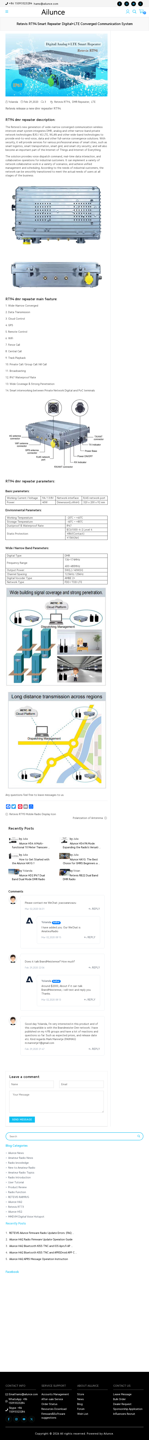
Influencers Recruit (124, 1413)
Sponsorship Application (127, 1409)
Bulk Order (119, 1399)
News (80, 1399)
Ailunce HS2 (15, 1211)
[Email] (25, 806)
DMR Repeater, (80, 101)
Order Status (49, 1404)
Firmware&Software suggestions (53, 1415)
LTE (93, 101)
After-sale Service (52, 1399)
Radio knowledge (18, 1162)
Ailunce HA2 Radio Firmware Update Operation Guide (41, 1239)
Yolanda (13, 101)
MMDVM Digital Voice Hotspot (26, 1216)
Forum (80, 1409)
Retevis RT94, (62, 101)
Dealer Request (122, 1404)
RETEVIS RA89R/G (18, 1197)
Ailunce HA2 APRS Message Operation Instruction (38, 1259)
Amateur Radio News (20, 1157)
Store (80, 1394)
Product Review (17, 1187)
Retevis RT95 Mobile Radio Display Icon (32, 814)
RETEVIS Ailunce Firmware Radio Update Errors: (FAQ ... (41, 1233)
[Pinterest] (20, 806)
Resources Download (54, 1409)
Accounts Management (55, 1394)
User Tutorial (16, 1182)
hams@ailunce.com (46, 3)
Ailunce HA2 (15, 1202)
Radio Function (17, 1192)
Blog (80, 1404)
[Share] (31, 806)
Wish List (82, 1413)
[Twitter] (13, 806)
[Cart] (141, 12)
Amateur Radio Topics (21, 1172)
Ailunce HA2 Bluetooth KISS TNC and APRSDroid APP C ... (43, 1252)
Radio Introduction (19, 1177)
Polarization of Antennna (88, 818)
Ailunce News (16, 1153)
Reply (96, 908)
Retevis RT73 (16, 1206)
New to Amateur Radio (21, 1167)
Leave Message (122, 1394)
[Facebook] (8, 806)
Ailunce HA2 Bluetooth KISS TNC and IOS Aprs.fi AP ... (41, 1246)
